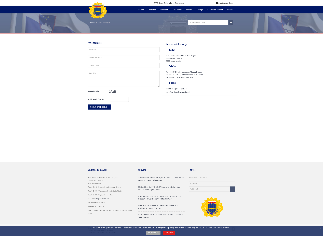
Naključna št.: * (94, 91)
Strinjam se (169, 232)
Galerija (200, 10)
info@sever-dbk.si (225, 3)
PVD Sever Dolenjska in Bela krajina (169, 3)
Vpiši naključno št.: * (97, 99)
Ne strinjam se (153, 232)
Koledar (189, 10)
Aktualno (152, 10)
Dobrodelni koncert (215, 10)
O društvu (164, 10)
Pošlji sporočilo (98, 107)
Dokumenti (177, 10)
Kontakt (230, 10)
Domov (141, 10)
